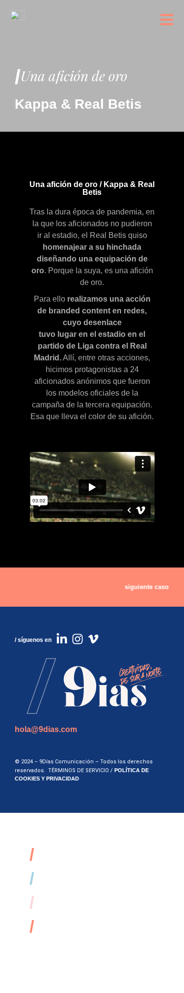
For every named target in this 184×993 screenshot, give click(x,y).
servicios (68, 902)
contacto (67, 926)
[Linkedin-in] (62, 639)
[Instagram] (77, 639)
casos (55, 878)
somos (59, 854)
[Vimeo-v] (93, 639)
